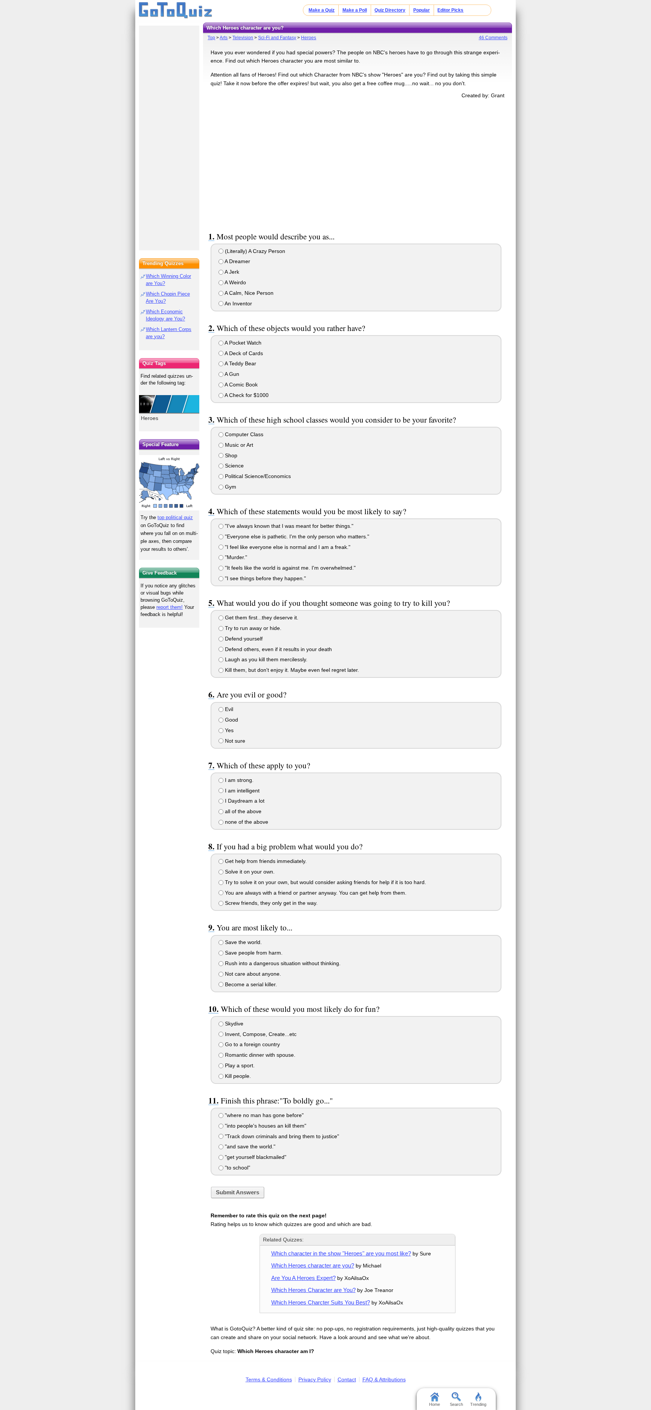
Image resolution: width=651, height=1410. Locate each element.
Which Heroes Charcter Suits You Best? (320, 1302)
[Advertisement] (357, 163)
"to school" (236, 1168)
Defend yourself (243, 639)
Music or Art (238, 445)
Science (233, 466)
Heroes (308, 37)
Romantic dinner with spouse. (259, 1055)
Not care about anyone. (252, 974)
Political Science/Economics (257, 476)
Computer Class (243, 434)
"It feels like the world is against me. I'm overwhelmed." (289, 568)
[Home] (175, 10)
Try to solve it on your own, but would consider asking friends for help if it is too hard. (324, 882)
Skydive (233, 1024)
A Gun (231, 374)
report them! (169, 607)
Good (230, 720)
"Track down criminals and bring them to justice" (281, 1136)
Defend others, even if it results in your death (277, 649)
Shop (230, 455)
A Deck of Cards (243, 353)
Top (211, 37)
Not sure (234, 741)
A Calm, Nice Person (248, 293)
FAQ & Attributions (384, 1379)
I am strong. (238, 780)
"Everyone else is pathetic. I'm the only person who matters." (296, 536)
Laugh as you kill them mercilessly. (265, 659)
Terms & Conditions (269, 1379)
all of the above (242, 811)
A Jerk (231, 272)
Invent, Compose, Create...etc (259, 1034)
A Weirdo (234, 282)
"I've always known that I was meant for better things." (288, 526)
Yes (228, 730)
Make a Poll (354, 10)
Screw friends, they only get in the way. (270, 903)
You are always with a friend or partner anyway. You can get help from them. (314, 893)
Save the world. (242, 942)
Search (456, 1404)
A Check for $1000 (246, 395)
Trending (478, 1404)
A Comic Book (240, 385)
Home (434, 1404)
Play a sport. (239, 1065)
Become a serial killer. (250, 984)
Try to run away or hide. (252, 628)
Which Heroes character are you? (312, 1265)
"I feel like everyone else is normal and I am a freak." (286, 547)
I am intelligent (241, 791)
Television (242, 37)
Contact (347, 1379)
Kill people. (237, 1076)
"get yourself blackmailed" (254, 1157)
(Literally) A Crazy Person (254, 251)
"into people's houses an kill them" (264, 1126)
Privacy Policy (314, 1379)
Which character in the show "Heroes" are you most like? (341, 1253)
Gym (229, 487)
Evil (228, 709)
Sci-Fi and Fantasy (277, 37)
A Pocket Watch (242, 343)
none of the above (245, 822)
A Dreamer (236, 261)
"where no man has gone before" (263, 1115)
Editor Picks (450, 10)
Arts (224, 37)
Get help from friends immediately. (265, 861)
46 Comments (493, 37)
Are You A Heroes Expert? (303, 1278)
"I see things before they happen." (264, 578)
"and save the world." (249, 1146)
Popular (421, 10)
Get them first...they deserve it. (260, 618)
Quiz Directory (389, 10)
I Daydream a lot (243, 801)
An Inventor (237, 303)
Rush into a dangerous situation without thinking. (282, 963)
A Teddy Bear (239, 363)
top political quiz (175, 517)
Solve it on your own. (249, 872)
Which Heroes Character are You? (313, 1290)
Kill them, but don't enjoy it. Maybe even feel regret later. (291, 670)
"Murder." (235, 557)
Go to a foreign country (251, 1044)
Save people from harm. (253, 953)
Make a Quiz (322, 10)
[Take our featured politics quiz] (169, 482)
